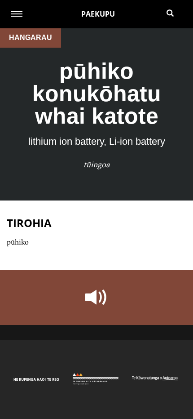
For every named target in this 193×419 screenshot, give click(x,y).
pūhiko (18, 242)
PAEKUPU (98, 14)
